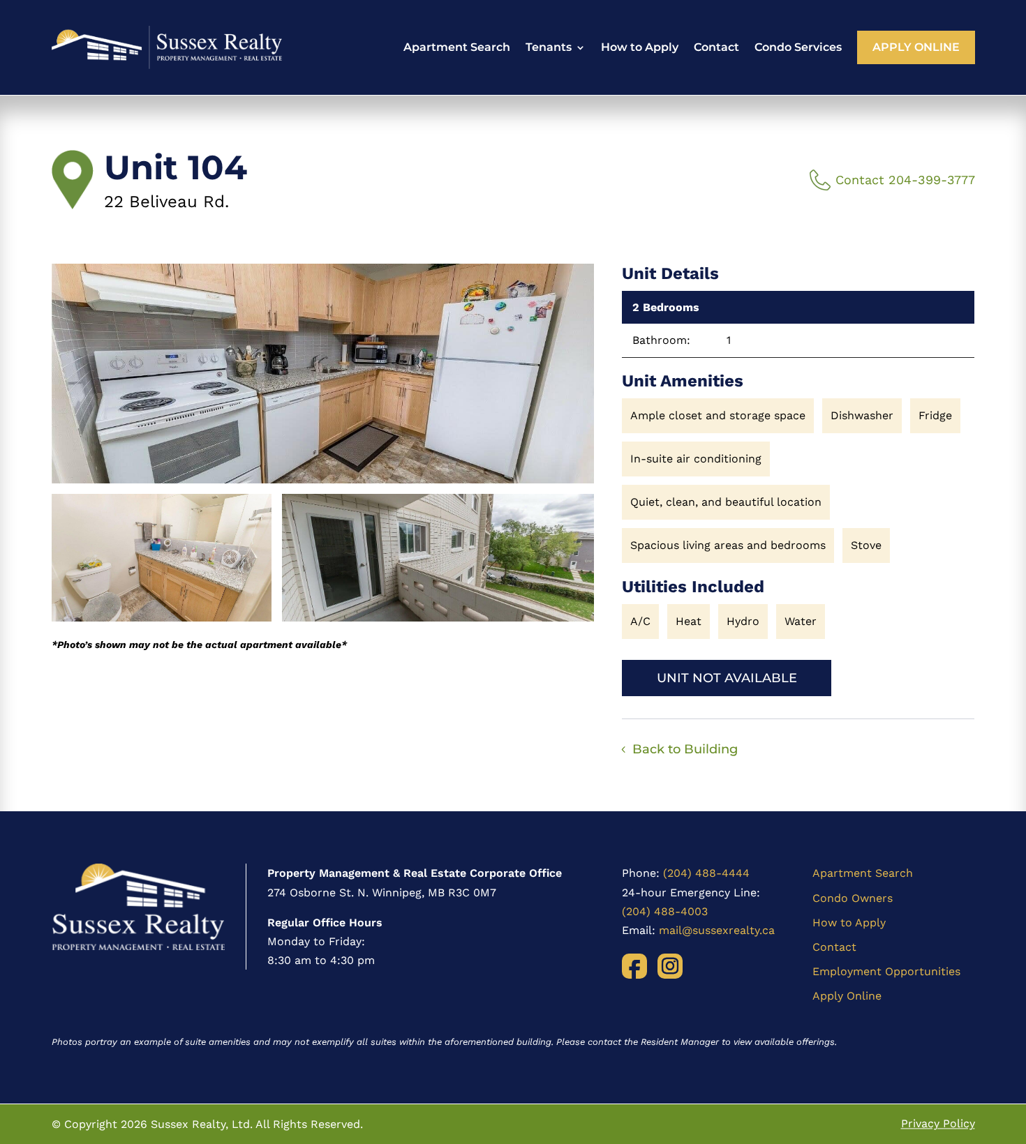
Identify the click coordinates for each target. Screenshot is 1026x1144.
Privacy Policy (938, 1124)
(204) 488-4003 (665, 911)
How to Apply (639, 47)
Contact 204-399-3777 (905, 179)
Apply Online (916, 47)
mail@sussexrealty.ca (717, 930)
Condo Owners (852, 898)
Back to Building (685, 749)
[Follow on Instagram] (670, 966)
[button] (323, 373)
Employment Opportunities (886, 971)
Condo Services (798, 47)
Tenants (549, 47)
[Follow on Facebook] (634, 966)
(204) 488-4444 (706, 873)
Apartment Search (456, 47)
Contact (716, 47)
